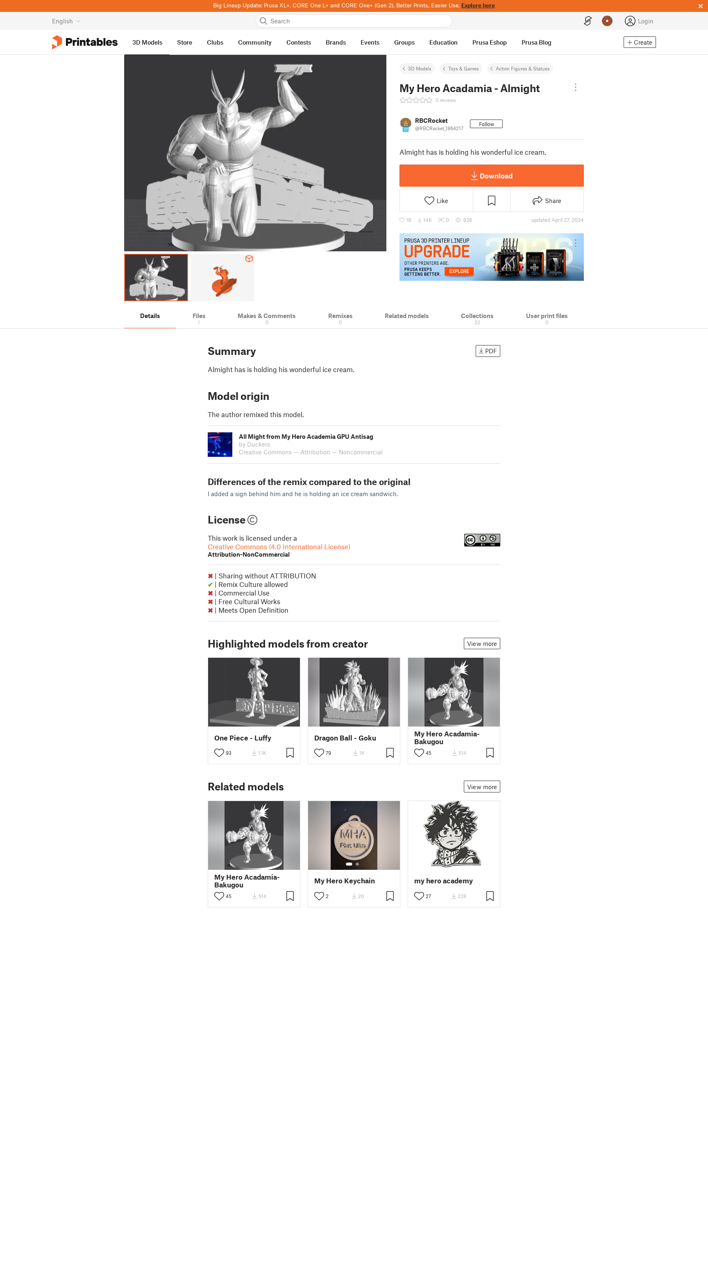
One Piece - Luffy (242, 738)
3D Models (419, 68)
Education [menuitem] (443, 42)
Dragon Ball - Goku (345, 738)
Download (496, 176)
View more (482, 643)
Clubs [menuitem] (215, 42)
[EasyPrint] (588, 21)
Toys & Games (463, 68)
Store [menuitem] (184, 42)
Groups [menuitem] (404, 42)
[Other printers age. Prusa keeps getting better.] (491, 257)
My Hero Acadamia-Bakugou (447, 737)
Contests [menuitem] (298, 42)
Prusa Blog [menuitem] (536, 42)
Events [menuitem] (370, 42)
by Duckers (254, 444)
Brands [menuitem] (336, 42)
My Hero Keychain (344, 881)
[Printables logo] (85, 42)
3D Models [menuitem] (147, 42)
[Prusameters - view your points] (607, 21)
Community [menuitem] (255, 42)
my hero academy (443, 881)
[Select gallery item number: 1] (349, 864)
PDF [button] (491, 350)
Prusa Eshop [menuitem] (489, 42)
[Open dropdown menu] (575, 87)
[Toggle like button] (219, 753)
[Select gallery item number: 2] (357, 864)
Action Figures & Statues (523, 68)
